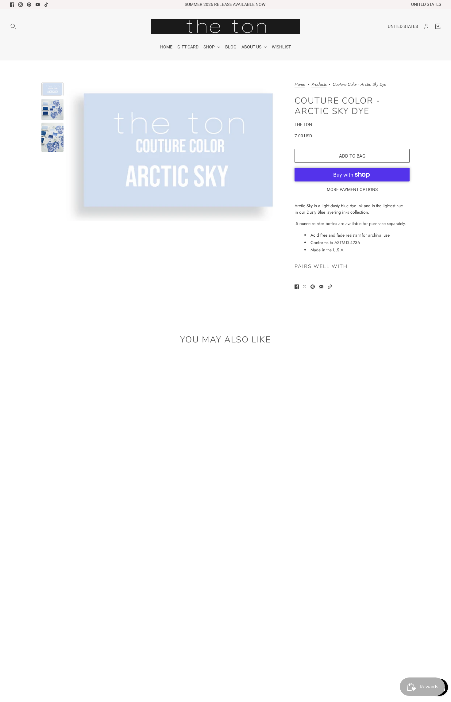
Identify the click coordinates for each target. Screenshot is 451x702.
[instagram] (20, 4)
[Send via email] (321, 286)
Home (300, 84)
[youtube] (37, 4)
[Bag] (437, 26)
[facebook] (12, 4)
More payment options (352, 189)
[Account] (426, 26)
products (318, 84)
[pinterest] (29, 4)
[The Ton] (225, 26)
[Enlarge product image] (175, 151)
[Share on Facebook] (296, 286)
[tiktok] (46, 4)
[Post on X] (304, 286)
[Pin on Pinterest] (312, 286)
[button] (329, 286)
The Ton (303, 124)
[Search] (13, 26)
